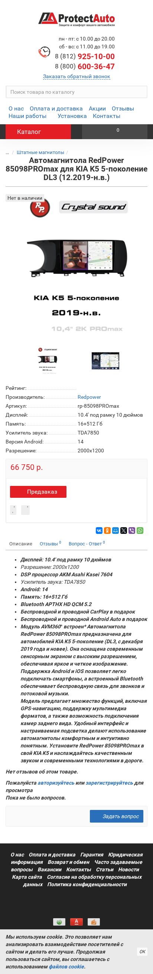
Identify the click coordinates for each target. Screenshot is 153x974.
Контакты (106, 115)
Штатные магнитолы (40, 152)
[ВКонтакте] (99, 530)
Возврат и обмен (68, 862)
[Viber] (131, 530)
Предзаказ (42, 491)
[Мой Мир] (115, 530)
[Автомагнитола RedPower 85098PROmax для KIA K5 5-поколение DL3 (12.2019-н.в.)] (47, 360)
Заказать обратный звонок (76, 76)
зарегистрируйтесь (109, 783)
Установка (72, 115)
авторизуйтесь (56, 783)
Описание (20, 544)
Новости (128, 869)
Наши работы (27, 115)
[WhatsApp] (140, 530)
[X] (123, 530)
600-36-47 (85, 66)
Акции (97, 108)
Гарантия (91, 855)
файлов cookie (66, 967)
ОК (142, 951)
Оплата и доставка (56, 108)
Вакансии (49, 869)
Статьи (104, 869)
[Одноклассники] (107, 530)
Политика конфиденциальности (87, 884)
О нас (16, 108)
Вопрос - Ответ (87, 543)
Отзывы (123, 108)
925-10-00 (85, 56)
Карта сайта (27, 877)
